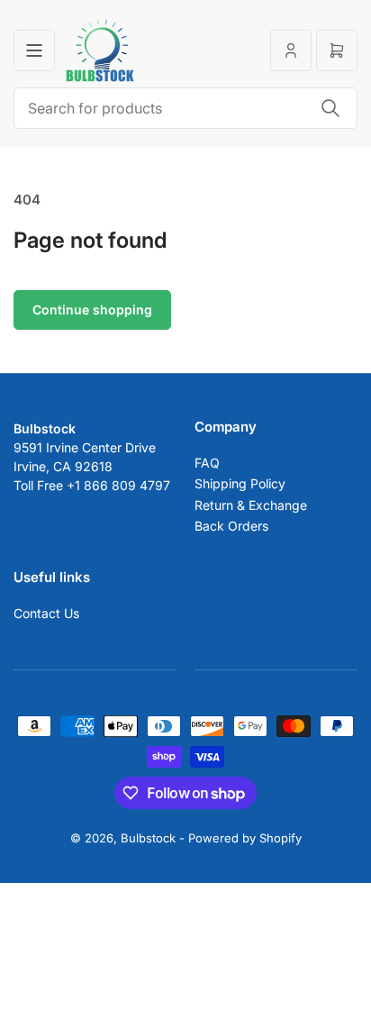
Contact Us (46, 613)
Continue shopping (92, 309)
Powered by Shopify (245, 838)
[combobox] (185, 108)
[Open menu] (34, 50)
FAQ (207, 462)
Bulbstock (148, 838)
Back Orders (231, 525)
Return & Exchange (251, 505)
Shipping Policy (240, 483)
